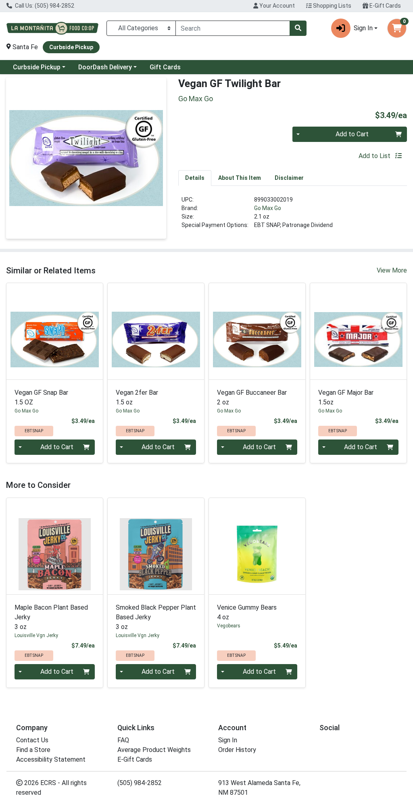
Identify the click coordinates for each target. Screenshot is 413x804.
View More (392, 270)
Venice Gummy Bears (247, 612)
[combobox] (232, 28)
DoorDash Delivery (105, 67)
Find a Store (33, 750)
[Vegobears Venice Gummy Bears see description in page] (257, 546)
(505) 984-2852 (139, 783)
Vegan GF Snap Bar (41, 397)
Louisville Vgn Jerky (36, 635)
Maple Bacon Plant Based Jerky (51, 617)
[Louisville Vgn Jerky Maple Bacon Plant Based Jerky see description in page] (54, 546)
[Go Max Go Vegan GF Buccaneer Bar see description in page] (257, 331)
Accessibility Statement (51, 759)
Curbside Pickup (36, 67)
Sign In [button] (363, 28)
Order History (237, 750)
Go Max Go (267, 208)
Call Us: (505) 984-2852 (44, 5)
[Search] (298, 28)
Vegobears (228, 626)
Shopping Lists (331, 5)
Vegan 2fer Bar (137, 397)
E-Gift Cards (384, 5)
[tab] (194, 177)
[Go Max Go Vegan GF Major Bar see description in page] (358, 331)
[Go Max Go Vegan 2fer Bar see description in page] (156, 331)
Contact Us (32, 740)
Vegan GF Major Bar (345, 397)
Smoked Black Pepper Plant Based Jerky (156, 617)
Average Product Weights (154, 750)
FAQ (123, 740)
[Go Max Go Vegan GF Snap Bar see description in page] (54, 331)
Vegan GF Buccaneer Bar (252, 397)
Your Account (276, 5)
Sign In (227, 740)
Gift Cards (165, 67)
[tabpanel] (292, 215)
